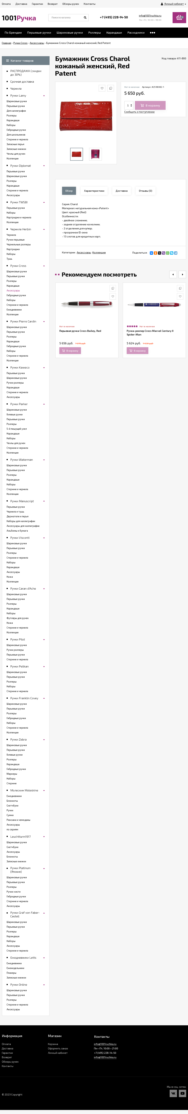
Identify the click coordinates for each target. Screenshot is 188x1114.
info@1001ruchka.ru (150, 15)
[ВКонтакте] (151, 253)
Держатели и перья (17, 516)
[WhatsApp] (167, 253)
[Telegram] (175, 253)
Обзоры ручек (10, 1061)
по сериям (12, 829)
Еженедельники (15, 968)
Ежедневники (14, 309)
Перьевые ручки (39, 32)
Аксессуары (84, 252)
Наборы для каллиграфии (21, 521)
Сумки (10, 815)
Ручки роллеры (15, 382)
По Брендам (13, 32)
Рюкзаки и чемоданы (18, 819)
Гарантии (7, 1052)
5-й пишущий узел (17, 428)
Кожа (10, 576)
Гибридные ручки (16, 129)
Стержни (12, 783)
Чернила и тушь (15, 511)
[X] (159, 253)
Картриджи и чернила (19, 217)
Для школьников (16, 134)
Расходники (135, 32)
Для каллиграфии (16, 110)
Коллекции (99, 252)
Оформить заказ (58, 1048)
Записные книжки (16, 148)
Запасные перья (15, 144)
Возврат (7, 1057)
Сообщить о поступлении (139, 111)
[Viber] (163, 253)
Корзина (53, 1044)
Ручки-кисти (14, 891)
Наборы (11, 125)
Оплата (6, 1044)
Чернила (11, 234)
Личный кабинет (58, 1052)
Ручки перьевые (16, 239)
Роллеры (94, 32)
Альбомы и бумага (17, 530)
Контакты (7, 1066)
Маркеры (12, 773)
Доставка (7, 1048)
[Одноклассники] (155, 253)
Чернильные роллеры (19, 244)
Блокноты (12, 800)
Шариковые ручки (70, 32)
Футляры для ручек (18, 618)
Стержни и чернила (17, 139)
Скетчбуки (12, 805)
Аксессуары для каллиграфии (23, 525)
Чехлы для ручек (16, 153)
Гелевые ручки (15, 414)
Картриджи (13, 249)
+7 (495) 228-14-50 (114, 17)
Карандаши (114, 32)
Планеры (11, 972)
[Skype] (171, 253)
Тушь (9, 258)
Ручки (10, 810)
